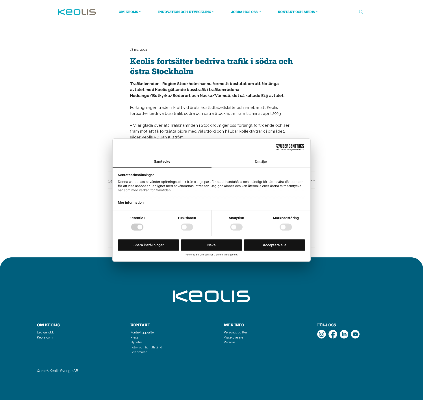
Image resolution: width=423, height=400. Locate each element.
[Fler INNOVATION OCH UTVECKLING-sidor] (213, 12)
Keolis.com (45, 337)
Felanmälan (138, 352)
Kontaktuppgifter (142, 332)
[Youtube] (355, 334)
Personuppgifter (235, 332)
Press (134, 337)
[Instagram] (321, 334)
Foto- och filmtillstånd (146, 347)
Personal (230, 342)
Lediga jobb (45, 332)
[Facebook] (332, 334)
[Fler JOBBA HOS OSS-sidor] (260, 12)
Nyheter (136, 342)
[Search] (361, 12)
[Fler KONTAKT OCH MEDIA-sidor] (317, 12)
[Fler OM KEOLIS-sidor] (140, 12)
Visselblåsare (233, 337)
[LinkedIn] (344, 334)
